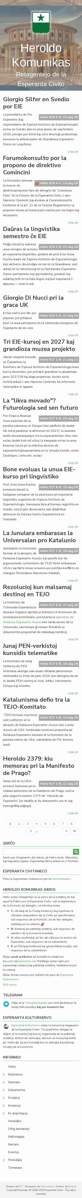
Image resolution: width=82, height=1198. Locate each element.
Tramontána (47, 1186)
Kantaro (13, 1144)
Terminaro (15, 1168)
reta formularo (61, 879)
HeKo (12, 1066)
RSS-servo (10, 985)
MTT (21, 1186)
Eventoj (13, 1152)
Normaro (14, 1082)
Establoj (14, 1098)
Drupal (72, 1186)
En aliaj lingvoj (17, 1113)
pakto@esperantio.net (21, 961)
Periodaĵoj (15, 1160)
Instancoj (14, 1105)
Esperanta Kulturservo (25, 1025)
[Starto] (41, 23)
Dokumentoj (16, 1090)
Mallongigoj (16, 1136)
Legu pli (73, 152)
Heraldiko (14, 1121)
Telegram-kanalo (36, 1003)
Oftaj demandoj (18, 1129)
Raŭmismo (15, 1074)
